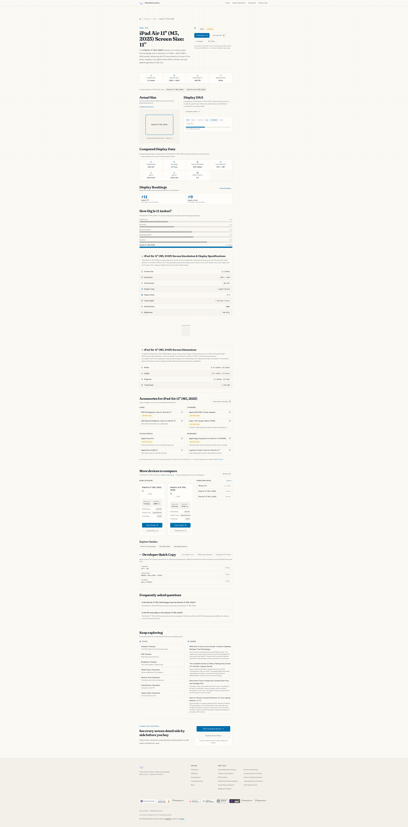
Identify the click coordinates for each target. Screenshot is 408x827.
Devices (147, 19)
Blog (192, 785)
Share (213, 41)
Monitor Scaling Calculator (253, 777)
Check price (200, 35)
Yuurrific (168, 819)
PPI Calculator (222, 777)
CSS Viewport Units (250, 785)
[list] (204, 801)
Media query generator (205, 554)
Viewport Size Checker (225, 773)
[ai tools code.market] (208, 801)
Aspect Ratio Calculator (226, 785)
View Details (151, 525)
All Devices (194, 770)
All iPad (225, 474)
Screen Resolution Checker (227, 770)
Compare (199, 41)
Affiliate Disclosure (156, 811)
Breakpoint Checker (224, 789)
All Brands (194, 773)
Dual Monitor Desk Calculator (228, 781)
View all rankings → (226, 188)
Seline (182, 819)
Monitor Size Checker (251, 770)
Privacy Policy (143, 811)
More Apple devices (180, 546)
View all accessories (220, 401)
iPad (154, 19)
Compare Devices (197, 781)
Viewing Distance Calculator (253, 781)
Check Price (151, 531)
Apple (164, 475)
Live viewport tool (188, 554)
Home (228, 3)
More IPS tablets (164, 546)
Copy (227, 568)
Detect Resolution (238, 3)
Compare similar (191, 111)
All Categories (195, 777)
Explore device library (213, 736)
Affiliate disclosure (218, 459)
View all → (229, 480)
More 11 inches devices (148, 546)
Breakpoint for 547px (223, 554)
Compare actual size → (147, 107)
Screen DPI (252, 3)
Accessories (217, 35)
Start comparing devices (212, 729)
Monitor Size (263, 3)
